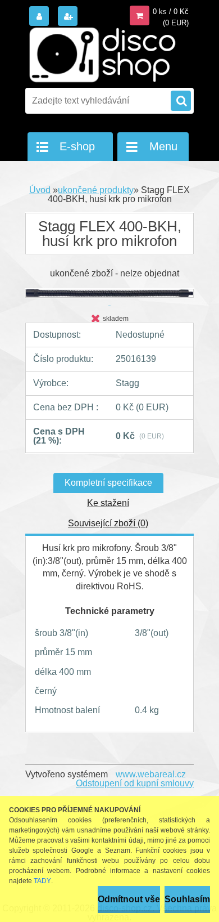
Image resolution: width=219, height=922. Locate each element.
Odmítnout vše (129, 899)
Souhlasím (187, 899)
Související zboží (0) (108, 523)
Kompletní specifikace (108, 482)
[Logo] (102, 55)
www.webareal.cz (151, 774)
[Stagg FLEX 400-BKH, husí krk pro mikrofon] (109, 297)
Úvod (40, 190)
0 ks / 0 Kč (171, 11)
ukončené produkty (96, 190)
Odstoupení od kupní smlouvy (135, 783)
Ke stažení (108, 503)
